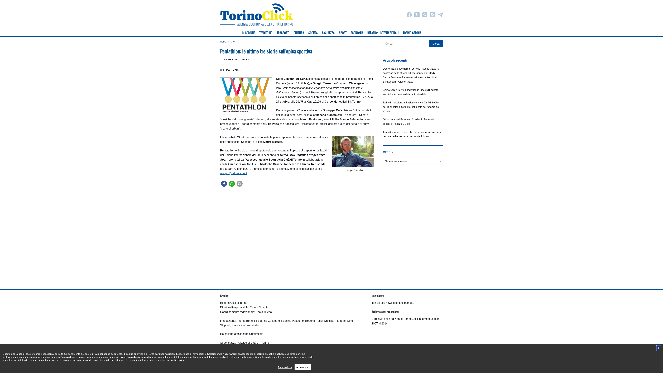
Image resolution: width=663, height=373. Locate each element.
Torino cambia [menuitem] (412, 32)
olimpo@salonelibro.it (233, 173)
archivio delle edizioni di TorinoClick (396, 318)
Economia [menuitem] (357, 32)
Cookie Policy (177, 360)
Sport (245, 59)
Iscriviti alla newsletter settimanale (392, 302)
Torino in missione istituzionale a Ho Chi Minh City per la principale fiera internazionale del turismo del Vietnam (411, 107)
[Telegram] (440, 14)
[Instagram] (424, 14)
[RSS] (432, 14)
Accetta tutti (302, 367)
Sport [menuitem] (343, 32)
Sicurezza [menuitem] (328, 32)
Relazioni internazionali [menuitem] (382, 32)
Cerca (436, 43)
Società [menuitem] (313, 32)
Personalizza (285, 367)
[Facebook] (409, 14)
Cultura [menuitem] (299, 32)
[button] (224, 184)
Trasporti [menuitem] (283, 32)
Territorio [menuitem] (265, 32)
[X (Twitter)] (417, 14)
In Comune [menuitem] (248, 32)
